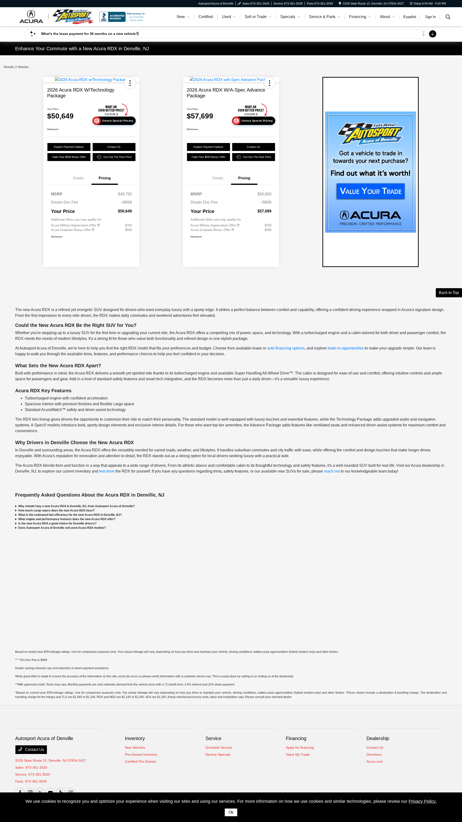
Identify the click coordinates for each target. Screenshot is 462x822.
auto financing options (286, 348)
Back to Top (449, 293)
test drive (107, 471)
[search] (448, 17)
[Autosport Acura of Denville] (56, 16)
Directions (374, 754)
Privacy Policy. (422, 801)
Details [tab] (78, 178)
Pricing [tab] (105, 178)
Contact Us (114, 146)
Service (213, 738)
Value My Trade (298, 754)
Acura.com (374, 761)
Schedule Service (218, 747)
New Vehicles (135, 747)
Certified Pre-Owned (140, 761)
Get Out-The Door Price (117, 157)
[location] (340, 3)
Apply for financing (300, 747)
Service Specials (218, 754)
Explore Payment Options (69, 146)
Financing (296, 738)
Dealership (377, 738)
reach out (332, 471)
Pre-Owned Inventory (141, 754)
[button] (130, 83)
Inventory (135, 738)
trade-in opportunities (346, 348)
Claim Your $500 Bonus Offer (69, 157)
